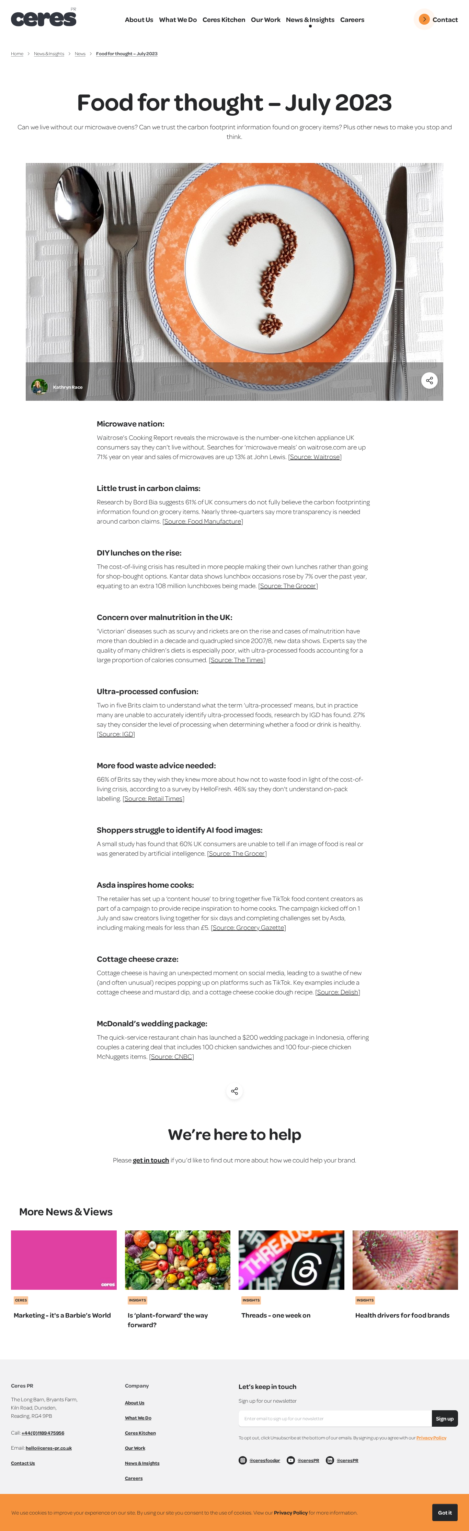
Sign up (445, 1418)
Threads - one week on (276, 1314)
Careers (134, 1478)
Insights (137, 1300)
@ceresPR (308, 1460)
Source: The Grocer (288, 585)
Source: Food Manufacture (202, 521)
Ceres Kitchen (140, 1433)
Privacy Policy (431, 1437)
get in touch (151, 1159)
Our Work (135, 1448)
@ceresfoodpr (265, 1460)
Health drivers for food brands (402, 1314)
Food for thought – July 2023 (127, 53)
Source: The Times (237, 659)
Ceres (21, 1300)
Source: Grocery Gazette (248, 927)
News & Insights (49, 53)
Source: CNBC (171, 1056)
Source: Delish (337, 991)
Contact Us (23, 1463)
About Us (135, 1402)
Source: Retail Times (153, 798)
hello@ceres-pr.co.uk (49, 1448)
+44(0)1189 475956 (43, 1433)
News (80, 53)
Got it (445, 1512)
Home (17, 53)
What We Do (138, 1418)
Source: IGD (116, 733)
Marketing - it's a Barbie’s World (62, 1314)
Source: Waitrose (315, 456)
